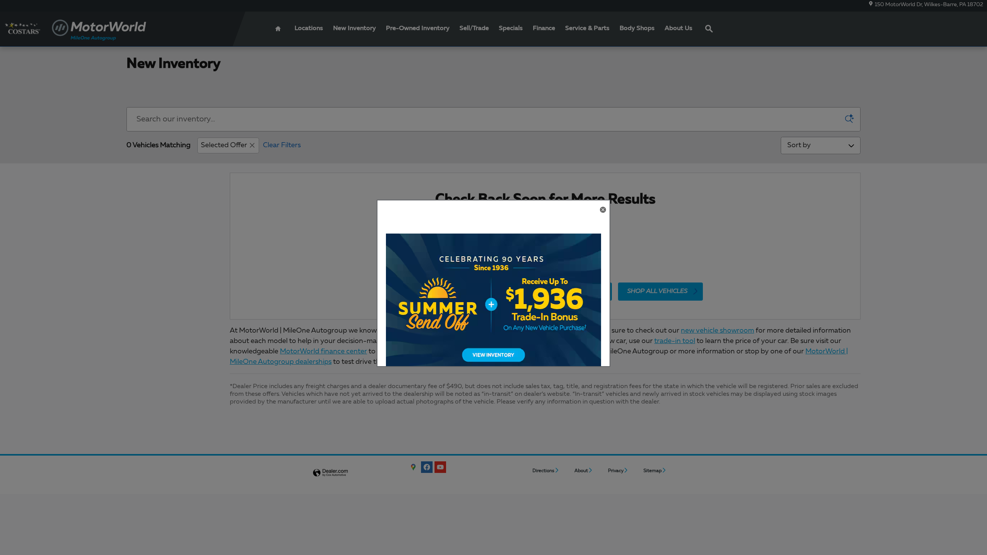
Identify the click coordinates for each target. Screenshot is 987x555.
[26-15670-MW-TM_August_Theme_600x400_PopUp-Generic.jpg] (493, 311)
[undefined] (493, 310)
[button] (602, 210)
